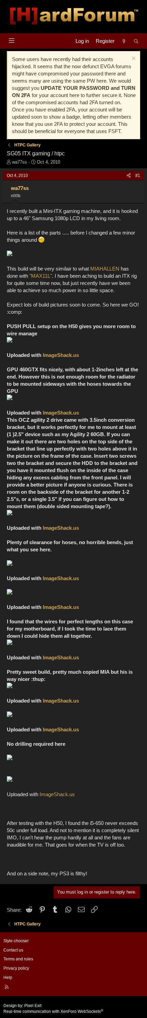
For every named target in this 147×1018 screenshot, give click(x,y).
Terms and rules (18, 959)
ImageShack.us (61, 355)
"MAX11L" (40, 276)
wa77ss (19, 162)
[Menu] (11, 41)
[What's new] (124, 41)
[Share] (128, 176)
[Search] (136, 41)
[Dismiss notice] (133, 59)
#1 (137, 175)
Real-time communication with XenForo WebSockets (53, 1011)
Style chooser (16, 940)
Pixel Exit (32, 1005)
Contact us (13, 950)
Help (7, 977)
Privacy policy (16, 968)
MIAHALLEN (104, 269)
